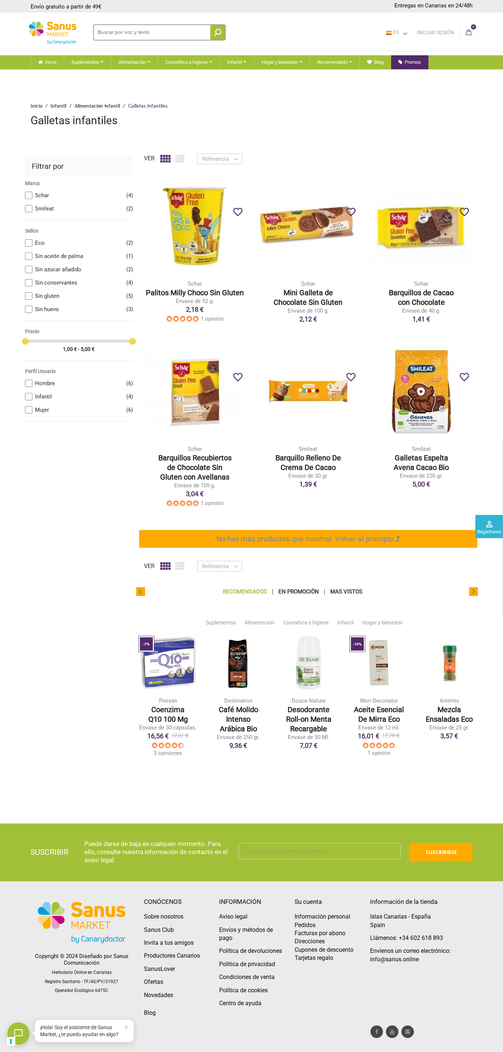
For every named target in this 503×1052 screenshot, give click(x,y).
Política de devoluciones (250, 950)
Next (473, 591)
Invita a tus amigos (169, 942)
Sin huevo (84, 309)
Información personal (322, 916)
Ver (149, 158)
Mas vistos (346, 592)
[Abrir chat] (18, 1034)
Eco (84, 243)
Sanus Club (159, 929)
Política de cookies (243, 990)
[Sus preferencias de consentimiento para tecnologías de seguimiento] (10, 1041)
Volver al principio (365, 538)
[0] (468, 32)
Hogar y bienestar (382, 623)
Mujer (84, 410)
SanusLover (159, 968)
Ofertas (153, 981)
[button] (84, 1031)
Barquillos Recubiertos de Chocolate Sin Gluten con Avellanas (195, 467)
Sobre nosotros (163, 916)
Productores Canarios (172, 955)
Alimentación (259, 623)
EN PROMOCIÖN (298, 592)
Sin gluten (84, 296)
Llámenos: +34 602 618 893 (406, 937)
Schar (84, 195)
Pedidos (305, 925)
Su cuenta (308, 901)
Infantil (84, 396)
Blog (150, 1012)
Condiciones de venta (247, 976)
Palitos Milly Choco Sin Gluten (195, 292)
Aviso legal (233, 916)
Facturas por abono (320, 933)
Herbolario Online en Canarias (82, 972)
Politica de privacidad (247, 964)
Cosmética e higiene (305, 623)
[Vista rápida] (210, 238)
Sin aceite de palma (84, 256)
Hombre (84, 383)
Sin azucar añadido (84, 269)
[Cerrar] (126, 1027)
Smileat (84, 208)
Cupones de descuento (324, 949)
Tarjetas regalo (314, 957)
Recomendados (245, 592)
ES (395, 32)
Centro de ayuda (240, 1003)
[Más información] (225, 238)
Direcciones (310, 941)
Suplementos (221, 623)
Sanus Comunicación (96, 959)
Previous (140, 591)
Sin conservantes (84, 282)
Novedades (158, 995)
